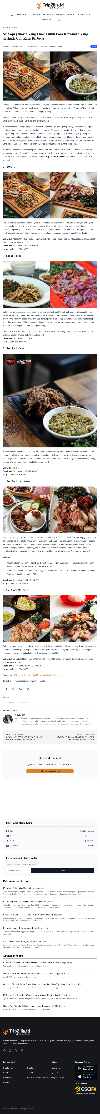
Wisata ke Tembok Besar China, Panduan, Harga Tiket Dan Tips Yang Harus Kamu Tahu (42, 984)
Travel (5, 28)
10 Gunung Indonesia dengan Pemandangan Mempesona (28, 901)
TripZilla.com (8, 1068)
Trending (21, 14)
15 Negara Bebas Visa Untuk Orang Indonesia (23, 888)
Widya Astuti (20, 715)
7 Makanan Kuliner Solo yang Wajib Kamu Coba (25, 941)
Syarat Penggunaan (58, 1073)
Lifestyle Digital (64, 14)
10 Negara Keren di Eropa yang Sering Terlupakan (25, 927)
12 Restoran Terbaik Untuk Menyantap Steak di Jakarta (36, 675)
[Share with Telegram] (27, 689)
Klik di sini (14, 468)
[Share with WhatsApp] (20, 689)
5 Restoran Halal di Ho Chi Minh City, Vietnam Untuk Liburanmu (32, 914)
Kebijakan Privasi (57, 1078)
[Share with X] (13, 689)
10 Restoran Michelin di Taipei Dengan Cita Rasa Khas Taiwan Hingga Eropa (37, 962)
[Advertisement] (50, 799)
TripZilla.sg (31, 1068)
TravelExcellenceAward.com (38, 1078)
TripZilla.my (7, 1078)
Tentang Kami (45, 20)
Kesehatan (83, 14)
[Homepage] (12, 14)
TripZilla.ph (7, 1083)
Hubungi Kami (56, 1068)
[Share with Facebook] (6, 689)
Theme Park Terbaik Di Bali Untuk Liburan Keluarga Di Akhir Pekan (34, 1005)
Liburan (47, 14)
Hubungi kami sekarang (50, 771)
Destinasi (33, 14)
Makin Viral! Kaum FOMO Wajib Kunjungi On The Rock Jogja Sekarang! (36, 973)
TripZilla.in (7, 1073)
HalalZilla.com (32, 1073)
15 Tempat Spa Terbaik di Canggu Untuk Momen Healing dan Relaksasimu (36, 995)
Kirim (63, 870)
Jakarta (14, 28)
